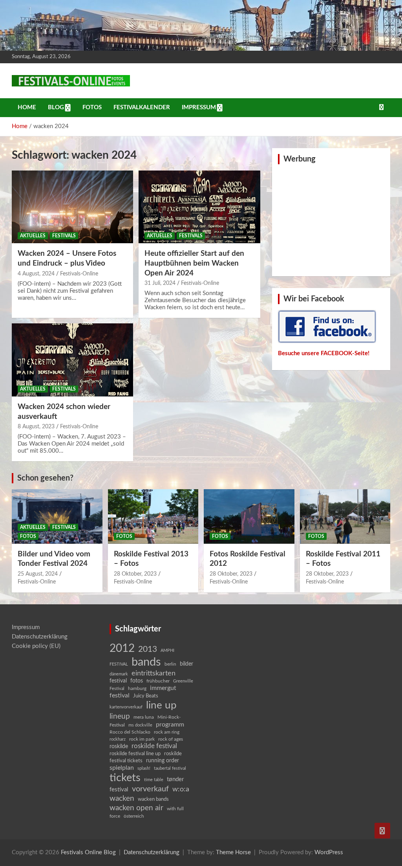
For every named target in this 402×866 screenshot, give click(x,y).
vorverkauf (150, 789)
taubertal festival (170, 768)
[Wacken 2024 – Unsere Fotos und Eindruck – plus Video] (72, 207)
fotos (136, 681)
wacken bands (153, 799)
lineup (120, 716)
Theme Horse (233, 852)
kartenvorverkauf (126, 707)
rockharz (118, 739)
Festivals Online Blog (88, 852)
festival (118, 681)
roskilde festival (154, 746)
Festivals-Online (79, 274)
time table (153, 780)
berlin (170, 664)
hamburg (137, 688)
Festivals (64, 235)
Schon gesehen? (45, 478)
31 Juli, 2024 (159, 283)
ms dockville (140, 725)
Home (27, 107)
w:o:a (180, 789)
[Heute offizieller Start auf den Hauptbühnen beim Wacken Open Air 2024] (199, 207)
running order (162, 760)
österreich (134, 816)
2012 (122, 648)
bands (146, 662)
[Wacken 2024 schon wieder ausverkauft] (72, 360)
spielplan (122, 768)
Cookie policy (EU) (36, 646)
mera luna (143, 717)
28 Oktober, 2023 (135, 574)
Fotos (92, 107)
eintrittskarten (153, 673)
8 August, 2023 (36, 426)
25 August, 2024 (38, 574)
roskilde (119, 746)
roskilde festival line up (135, 753)
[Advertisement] (331, 219)
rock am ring (166, 732)
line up (161, 705)
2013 (147, 649)
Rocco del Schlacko (130, 732)
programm (170, 724)
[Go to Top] (382, 830)
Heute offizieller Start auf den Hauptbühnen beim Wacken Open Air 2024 (194, 263)
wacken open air (136, 808)
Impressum (199, 107)
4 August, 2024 (36, 274)
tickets (125, 777)
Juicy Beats (145, 696)
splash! (143, 768)
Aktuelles (33, 235)
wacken (122, 798)
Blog (56, 107)
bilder (186, 664)
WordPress (328, 852)
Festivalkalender (141, 107)
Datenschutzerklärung (40, 637)
